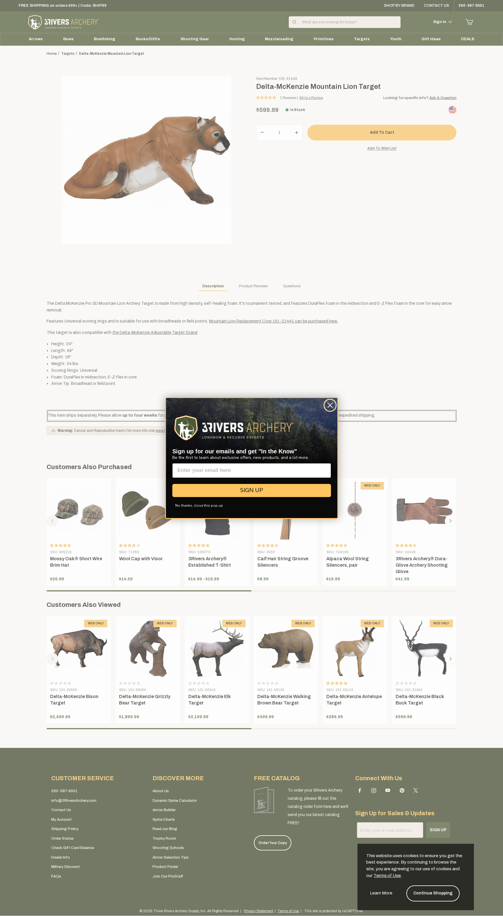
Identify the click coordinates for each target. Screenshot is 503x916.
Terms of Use (387, 875)
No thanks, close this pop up (199, 505)
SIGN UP (251, 490)
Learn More (381, 893)
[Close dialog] (330, 405)
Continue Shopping (433, 893)
